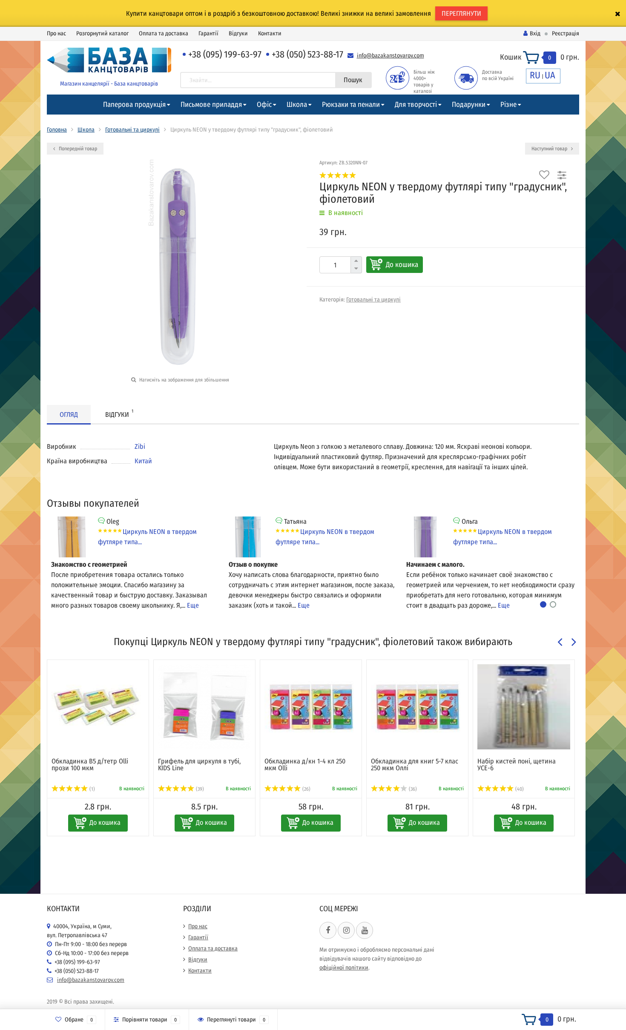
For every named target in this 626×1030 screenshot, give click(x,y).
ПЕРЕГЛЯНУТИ (461, 13)
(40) (519, 789)
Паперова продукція (134, 104)
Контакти (269, 33)
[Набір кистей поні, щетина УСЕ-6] (523, 706)
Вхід (535, 33)
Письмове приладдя (211, 104)
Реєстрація (565, 33)
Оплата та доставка (163, 33)
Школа (297, 104)
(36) (412, 789)
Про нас (56, 33)
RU (535, 75)
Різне (508, 104)
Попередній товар (77, 149)
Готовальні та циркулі (132, 129)
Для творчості (416, 104)
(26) (305, 789)
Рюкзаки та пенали (351, 104)
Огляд (69, 414)
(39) (199, 789)
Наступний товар (550, 149)
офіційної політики (343, 967)
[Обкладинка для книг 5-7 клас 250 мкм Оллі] (417, 706)
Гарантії (208, 33)
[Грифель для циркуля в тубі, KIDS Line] (204, 706)
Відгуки (238, 33)
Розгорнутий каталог (102, 33)
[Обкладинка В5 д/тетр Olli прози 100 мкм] (98, 706)
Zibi (140, 446)
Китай (143, 461)
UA (550, 75)
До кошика (402, 264)
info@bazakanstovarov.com (390, 55)
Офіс (264, 104)
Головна (57, 129)
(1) (91, 789)
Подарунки (468, 104)
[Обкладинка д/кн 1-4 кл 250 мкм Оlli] (310, 706)
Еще (193, 605)
